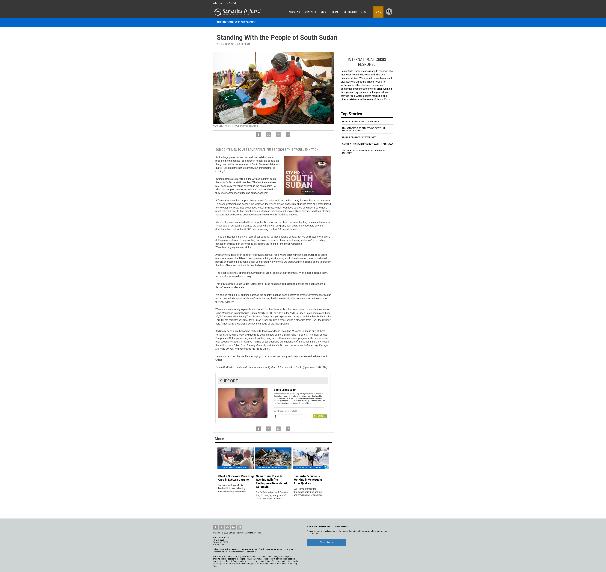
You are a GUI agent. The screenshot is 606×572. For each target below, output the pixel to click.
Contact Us (251, 552)
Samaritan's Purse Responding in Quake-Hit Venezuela (367, 144)
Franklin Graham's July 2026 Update (359, 137)
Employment (289, 549)
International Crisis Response (236, 22)
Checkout (319, 416)
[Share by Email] (278, 136)
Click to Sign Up (326, 542)
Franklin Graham (220, 552)
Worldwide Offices (236, 552)
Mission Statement (274, 549)
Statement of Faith (256, 549)
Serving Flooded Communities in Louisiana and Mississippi (364, 151)
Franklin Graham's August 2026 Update (360, 121)
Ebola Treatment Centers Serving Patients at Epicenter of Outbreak (363, 129)
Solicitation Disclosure (223, 549)
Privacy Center (240, 549)
